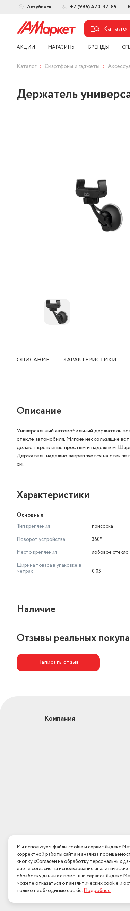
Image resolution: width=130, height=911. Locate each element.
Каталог (26, 66)
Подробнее (97, 890)
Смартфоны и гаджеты (72, 66)
